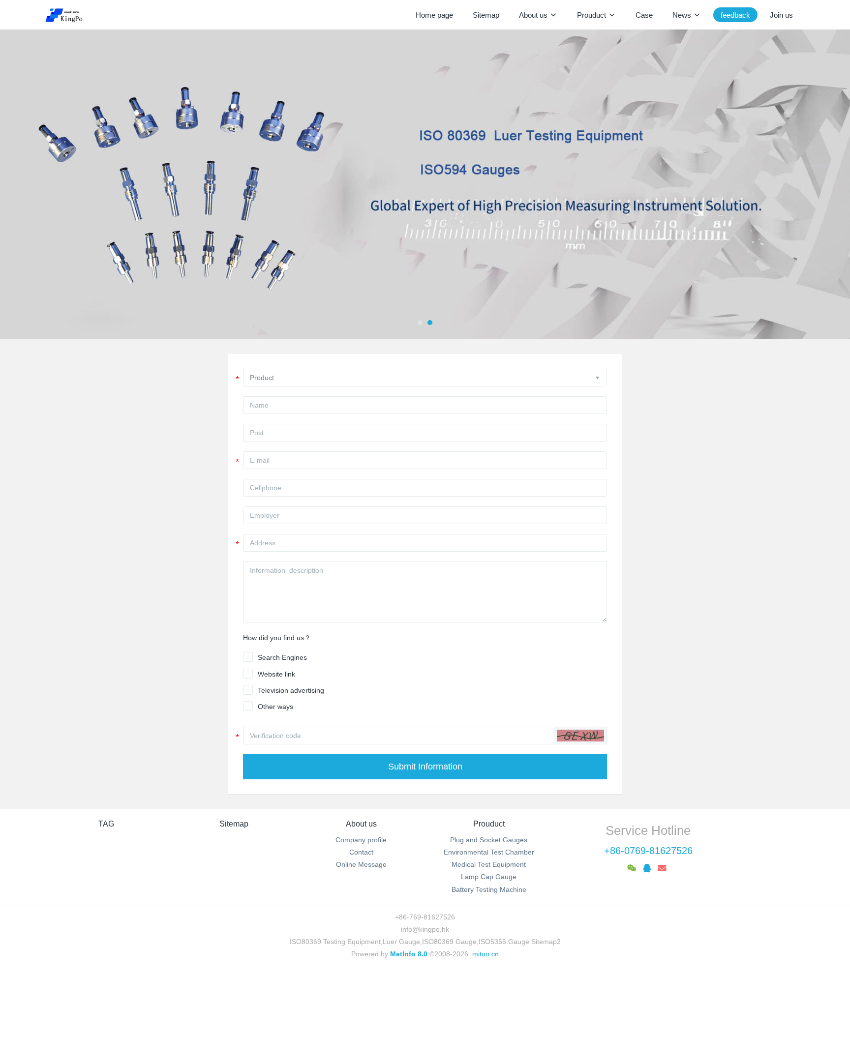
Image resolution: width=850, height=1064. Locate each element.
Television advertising (291, 690)
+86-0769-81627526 (648, 850)
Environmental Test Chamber (489, 852)
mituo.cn (485, 954)
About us (361, 824)
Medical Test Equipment (489, 864)
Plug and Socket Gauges (488, 840)
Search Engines (282, 657)
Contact (361, 852)
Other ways (275, 706)
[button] (42, 184)
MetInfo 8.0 (408, 954)
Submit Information (425, 766)
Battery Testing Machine (489, 889)
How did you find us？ (277, 638)
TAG (106, 824)
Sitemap (233, 824)
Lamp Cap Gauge (488, 877)
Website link (276, 674)
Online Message (361, 864)
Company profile (361, 840)
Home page (434, 15)
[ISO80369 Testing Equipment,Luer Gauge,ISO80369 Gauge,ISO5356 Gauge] (69, 15)
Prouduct (489, 824)
